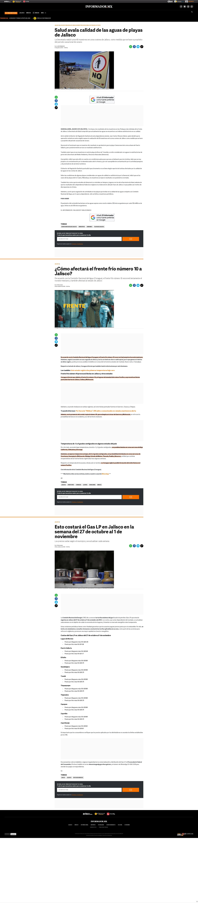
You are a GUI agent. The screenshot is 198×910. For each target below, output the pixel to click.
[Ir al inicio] (23, 6)
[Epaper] (178, 1)
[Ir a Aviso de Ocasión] (87, 812)
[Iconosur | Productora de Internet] (7, 833)
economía (127, 824)
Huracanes (92, 484)
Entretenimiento (111, 824)
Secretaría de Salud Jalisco (69, 226)
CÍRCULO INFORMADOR (44, 18)
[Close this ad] (197, 902)
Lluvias (85, 484)
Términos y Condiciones (77, 243)
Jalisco (21, 12)
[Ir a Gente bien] (111, 812)
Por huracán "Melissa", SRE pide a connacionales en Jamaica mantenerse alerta (106, 411)
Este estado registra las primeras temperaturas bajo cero (92, 370)
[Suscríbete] (189, 1)
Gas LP (63, 777)
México (28, 12)
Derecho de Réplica (98, 835)
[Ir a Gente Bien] (25, 0)
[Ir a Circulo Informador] (16, 0)
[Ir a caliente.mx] (170, 1)
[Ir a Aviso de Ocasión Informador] (7, 0)
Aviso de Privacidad (90, 835)
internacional (84, 824)
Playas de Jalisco (99, 226)
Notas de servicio (78, 777)
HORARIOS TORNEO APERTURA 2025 (19, 18)
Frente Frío (71, 484)
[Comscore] (188, 833)
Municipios (82, 226)
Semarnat (89, 226)
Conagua (78, 484)
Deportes (93, 824)
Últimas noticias (11, 12)
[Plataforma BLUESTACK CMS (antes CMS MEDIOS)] (13, 833)
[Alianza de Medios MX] (180, 833)
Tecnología (101, 824)
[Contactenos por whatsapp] (191, 6)
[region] (99, 906)
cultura (120, 824)
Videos (37, 12)
